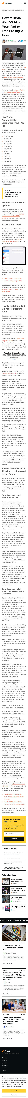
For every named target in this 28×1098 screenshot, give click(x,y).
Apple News (6, 920)
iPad (8, 9)
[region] (14, 1086)
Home (3, 9)
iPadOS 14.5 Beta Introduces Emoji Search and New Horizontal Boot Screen (13, 194)
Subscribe (14, 838)
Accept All (14, 1090)
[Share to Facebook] (19, 41)
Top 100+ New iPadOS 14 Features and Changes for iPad (13, 862)
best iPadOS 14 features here (13, 77)
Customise (14, 1095)
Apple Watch (19, 920)
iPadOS (13, 9)
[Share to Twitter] (22, 41)
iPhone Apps (5, 1065)
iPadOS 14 (20, 9)
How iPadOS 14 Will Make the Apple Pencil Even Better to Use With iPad (14, 797)
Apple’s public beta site (9, 373)
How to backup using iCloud (12, 278)
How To (3, 1068)
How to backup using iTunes (13, 281)
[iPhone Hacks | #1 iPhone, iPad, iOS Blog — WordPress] (7, 3)
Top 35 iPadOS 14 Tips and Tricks (12, 858)
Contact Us (4, 1060)
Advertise (4, 1070)
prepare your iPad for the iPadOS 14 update (13, 216)
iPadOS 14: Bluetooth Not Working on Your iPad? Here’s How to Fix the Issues (13, 868)
